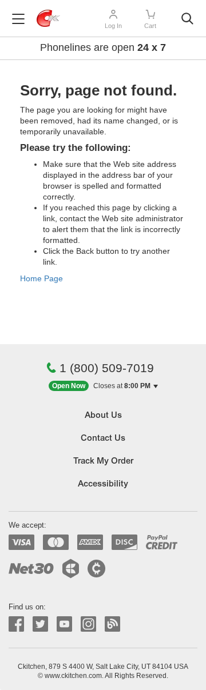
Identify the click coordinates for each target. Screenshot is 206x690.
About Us (103, 416)
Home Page (41, 278)
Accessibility (103, 484)
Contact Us (103, 438)
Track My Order (103, 461)
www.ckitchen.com (73, 676)
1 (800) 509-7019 (107, 367)
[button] (103, 386)
